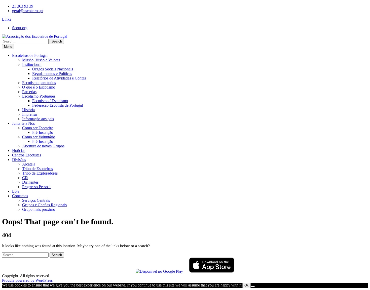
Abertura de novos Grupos (43, 146)
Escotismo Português (38, 96)
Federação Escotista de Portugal (57, 105)
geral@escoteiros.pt (27, 11)
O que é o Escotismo (38, 87)
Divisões (19, 159)
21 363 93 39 (22, 6)
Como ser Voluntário (38, 137)
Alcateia (28, 164)
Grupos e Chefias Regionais (44, 205)
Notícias (18, 150)
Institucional (32, 64)
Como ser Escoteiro (37, 128)
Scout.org (19, 28)
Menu (8, 47)
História (28, 110)
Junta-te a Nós (23, 123)
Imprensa (29, 114)
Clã (25, 178)
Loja (15, 191)
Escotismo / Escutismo (50, 101)
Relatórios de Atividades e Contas (59, 78)
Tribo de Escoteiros (37, 169)
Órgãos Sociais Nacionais (52, 69)
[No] (253, 286)
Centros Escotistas (26, 155)
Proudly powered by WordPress (27, 280)
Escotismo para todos (39, 82)
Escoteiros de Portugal (30, 55)
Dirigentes (30, 182)
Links (6, 19)
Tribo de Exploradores (40, 173)
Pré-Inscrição (42, 132)
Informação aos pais (38, 119)
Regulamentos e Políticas (52, 73)
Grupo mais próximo (38, 209)
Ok (246, 285)
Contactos (20, 196)
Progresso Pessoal (36, 187)
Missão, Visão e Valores (41, 60)
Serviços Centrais (36, 200)
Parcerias (29, 92)
